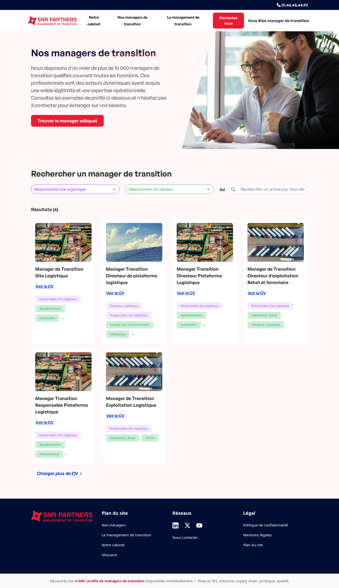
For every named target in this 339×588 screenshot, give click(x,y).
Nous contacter (185, 537)
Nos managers (114, 525)
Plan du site (253, 545)
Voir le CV (44, 286)
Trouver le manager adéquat (67, 120)
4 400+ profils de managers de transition (110, 581)
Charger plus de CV (58, 473)
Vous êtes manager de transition (278, 20)
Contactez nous (228, 20)
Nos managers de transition (132, 20)
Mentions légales (257, 535)
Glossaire (109, 554)
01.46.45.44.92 (294, 4)
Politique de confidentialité (265, 525)
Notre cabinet (93, 20)
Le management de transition (183, 20)
